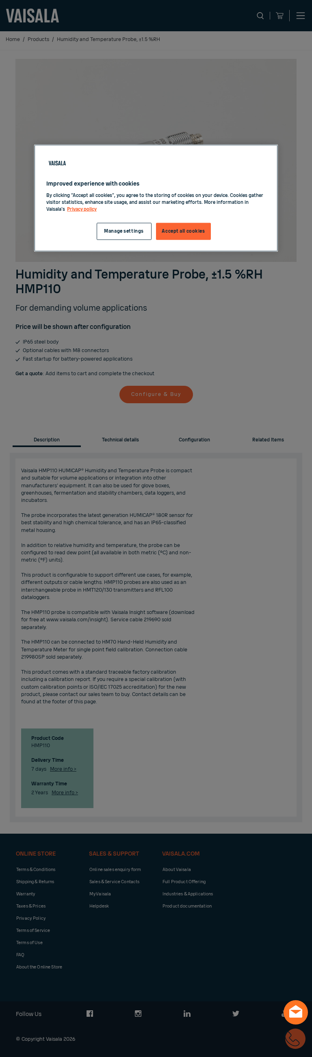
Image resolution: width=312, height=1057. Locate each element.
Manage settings (124, 231)
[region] (156, 198)
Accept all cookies (183, 231)
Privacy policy (82, 209)
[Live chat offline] (296, 1012)
